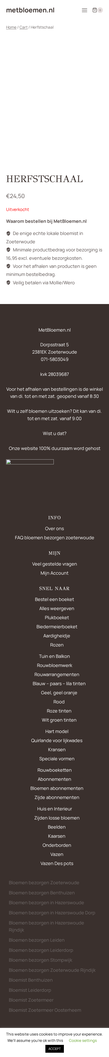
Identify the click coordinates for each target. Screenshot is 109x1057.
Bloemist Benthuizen (31, 980)
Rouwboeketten (55, 770)
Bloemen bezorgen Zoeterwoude (44, 882)
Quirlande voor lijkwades (56, 740)
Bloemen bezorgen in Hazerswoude (46, 902)
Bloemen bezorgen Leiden (37, 940)
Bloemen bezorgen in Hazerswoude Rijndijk (46, 926)
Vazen (56, 854)
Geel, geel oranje (59, 692)
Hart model (56, 731)
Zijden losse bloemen (57, 818)
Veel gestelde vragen (54, 564)
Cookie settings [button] (83, 1040)
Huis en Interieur (54, 809)
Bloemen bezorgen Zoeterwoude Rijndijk (52, 970)
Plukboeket (57, 617)
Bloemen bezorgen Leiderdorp (41, 950)
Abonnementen (54, 779)
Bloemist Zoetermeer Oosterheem (45, 1010)
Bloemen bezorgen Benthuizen (42, 893)
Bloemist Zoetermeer (31, 1000)
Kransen (57, 749)
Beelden (57, 827)
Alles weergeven (56, 608)
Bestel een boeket (54, 599)
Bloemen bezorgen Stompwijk (40, 960)
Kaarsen (56, 836)
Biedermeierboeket (57, 626)
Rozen (57, 645)
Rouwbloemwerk (54, 665)
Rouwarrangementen (56, 674)
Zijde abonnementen (56, 797)
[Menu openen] (84, 10)
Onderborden (57, 845)
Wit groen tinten (59, 720)
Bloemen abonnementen (56, 788)
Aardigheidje (56, 636)
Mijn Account (54, 573)
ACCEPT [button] (54, 1048)
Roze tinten (59, 711)
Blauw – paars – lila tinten (59, 683)
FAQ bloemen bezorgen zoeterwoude (54, 537)
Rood (59, 702)
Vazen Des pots (57, 863)
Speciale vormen (57, 759)
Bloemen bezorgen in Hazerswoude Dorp (52, 913)
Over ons (54, 528)
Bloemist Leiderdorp (30, 990)
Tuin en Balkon (54, 656)
